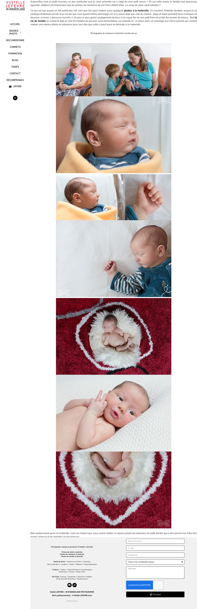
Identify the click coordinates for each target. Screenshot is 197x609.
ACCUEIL (15, 24)
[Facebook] (69, 585)
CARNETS (15, 47)
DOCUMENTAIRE (15, 40)
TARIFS (15, 66)
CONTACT (15, 73)
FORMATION (15, 53)
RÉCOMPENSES (15, 80)
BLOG (15, 60)
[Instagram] (15, 98)
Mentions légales (72, 601)
